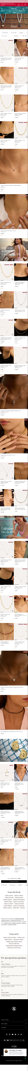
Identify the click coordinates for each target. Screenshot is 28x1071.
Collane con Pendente (18, 905)
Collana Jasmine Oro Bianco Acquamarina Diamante (12, 688)
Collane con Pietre (8, 903)
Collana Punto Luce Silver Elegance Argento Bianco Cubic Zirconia (20, 560)
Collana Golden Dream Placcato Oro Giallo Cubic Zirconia (20, 509)
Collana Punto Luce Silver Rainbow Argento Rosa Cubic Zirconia (6, 338)
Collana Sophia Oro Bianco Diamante (20, 615)
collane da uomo (5, 920)
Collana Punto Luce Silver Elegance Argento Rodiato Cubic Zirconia (20, 114)
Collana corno (20, 937)
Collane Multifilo (8, 905)
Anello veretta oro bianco (9, 937)
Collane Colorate (7, 907)
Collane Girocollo (7, 899)
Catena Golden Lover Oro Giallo (6, 114)
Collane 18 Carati (9, 897)
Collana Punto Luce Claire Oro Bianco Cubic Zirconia (20, 587)
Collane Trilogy (8, 901)
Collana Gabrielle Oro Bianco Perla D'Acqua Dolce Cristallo (5, 868)
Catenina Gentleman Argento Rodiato (20, 868)
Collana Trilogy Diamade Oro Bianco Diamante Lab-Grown (20, 482)
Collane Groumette (19, 903)
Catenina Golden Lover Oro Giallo (20, 642)
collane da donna (19, 918)
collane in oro (7, 923)
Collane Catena (9, 895)
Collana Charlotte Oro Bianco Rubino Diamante (11, 186)
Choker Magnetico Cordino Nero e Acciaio (11, 731)
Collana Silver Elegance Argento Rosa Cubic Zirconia (20, 283)
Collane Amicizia (19, 897)
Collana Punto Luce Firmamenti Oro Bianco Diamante (6, 812)
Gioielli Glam (16, 907)
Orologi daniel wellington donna (14, 945)
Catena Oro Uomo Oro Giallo (5, 141)
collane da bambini (16, 920)
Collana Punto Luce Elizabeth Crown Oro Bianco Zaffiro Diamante (20, 784)
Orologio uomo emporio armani (14, 941)
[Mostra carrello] (26, 8)
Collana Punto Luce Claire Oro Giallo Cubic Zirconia (6, 59)
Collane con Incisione (18, 901)
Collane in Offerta (18, 895)
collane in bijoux (12, 924)
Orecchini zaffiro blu (14, 943)
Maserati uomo (8, 939)
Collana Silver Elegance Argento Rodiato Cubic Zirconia (11, 411)
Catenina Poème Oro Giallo (19, 59)
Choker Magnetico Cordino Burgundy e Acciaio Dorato (6, 642)
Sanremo (22, 907)
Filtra (23, 35)
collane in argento (16, 923)
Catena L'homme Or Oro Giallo (20, 141)
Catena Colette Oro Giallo (8, 455)
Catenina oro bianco (18, 939)
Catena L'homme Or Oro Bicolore (20, 338)
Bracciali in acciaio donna (14, 947)
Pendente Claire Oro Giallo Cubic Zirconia (5, 784)
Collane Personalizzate (19, 899)
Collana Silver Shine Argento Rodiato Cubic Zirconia (19, 812)
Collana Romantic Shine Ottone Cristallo (20, 311)
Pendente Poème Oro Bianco (5, 311)
